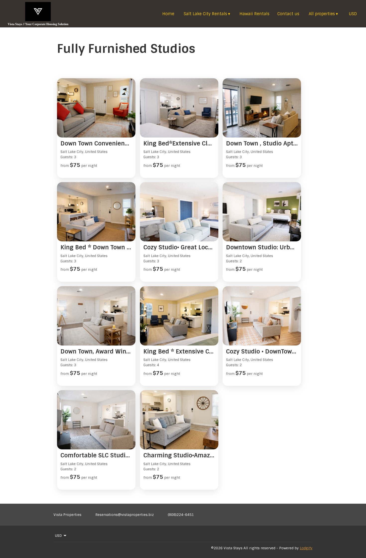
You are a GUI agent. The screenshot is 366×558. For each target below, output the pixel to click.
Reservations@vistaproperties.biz (124, 514)
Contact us (288, 13)
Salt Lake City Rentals (207, 13)
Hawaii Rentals (254, 13)
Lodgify (306, 548)
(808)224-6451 (181, 514)
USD (353, 13)
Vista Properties (67, 514)
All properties (323, 13)
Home (168, 13)
